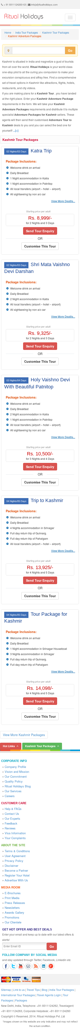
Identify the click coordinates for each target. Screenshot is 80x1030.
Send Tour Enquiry (40, 231)
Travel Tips (33, 990)
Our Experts (12, 818)
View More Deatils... (63, 201)
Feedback (11, 823)
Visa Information (15, 833)
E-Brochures (13, 893)
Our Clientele (13, 922)
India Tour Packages (26, 32)
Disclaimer (11, 865)
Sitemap (6, 990)
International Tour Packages (18, 995)
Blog (44, 990)
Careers (10, 796)
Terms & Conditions (17, 851)
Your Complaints (15, 838)
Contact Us (12, 813)
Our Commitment (16, 776)
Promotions (12, 917)
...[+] (15, 130)
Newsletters (12, 907)
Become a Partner (16, 870)
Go (70, 50)
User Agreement (15, 856)
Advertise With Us (16, 880)
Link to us (19, 990)
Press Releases (15, 903)
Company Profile (15, 767)
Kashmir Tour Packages (55, 32)
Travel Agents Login (49, 995)
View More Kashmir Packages (24, 735)
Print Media (12, 898)
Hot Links (9, 746)
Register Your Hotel (17, 875)
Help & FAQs (13, 809)
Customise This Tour (40, 246)
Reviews (10, 828)
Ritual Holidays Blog (18, 786)
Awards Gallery (14, 912)
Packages (21, 1000)
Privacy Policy (14, 861)
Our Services (13, 791)
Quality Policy (14, 781)
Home (7, 32)
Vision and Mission (17, 771)
